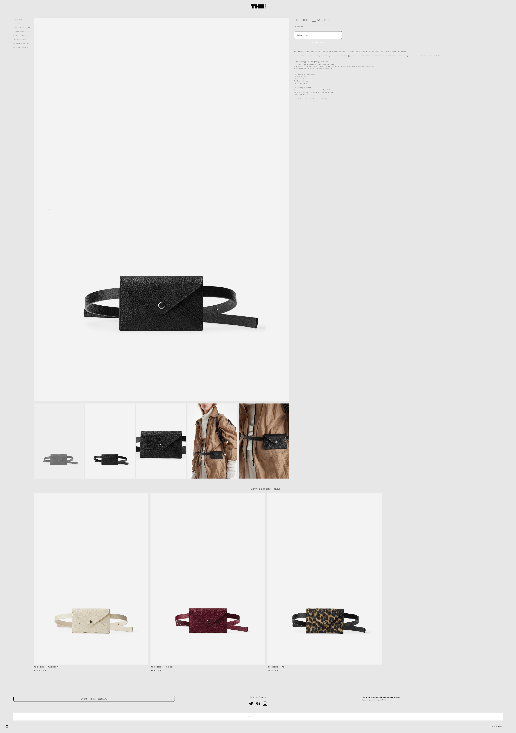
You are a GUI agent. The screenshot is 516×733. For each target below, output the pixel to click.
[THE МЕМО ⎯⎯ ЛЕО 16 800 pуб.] (324, 579)
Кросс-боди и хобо (22, 32)
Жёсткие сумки (20, 39)
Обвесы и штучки (21, 43)
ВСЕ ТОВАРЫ (19, 20)
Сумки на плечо (20, 36)
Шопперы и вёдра (21, 28)
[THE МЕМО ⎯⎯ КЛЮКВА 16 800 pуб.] (207, 579)
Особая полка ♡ (20, 47)
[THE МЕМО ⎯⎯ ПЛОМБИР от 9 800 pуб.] (91, 579)
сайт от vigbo (497, 726)
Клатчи (16, 24)
